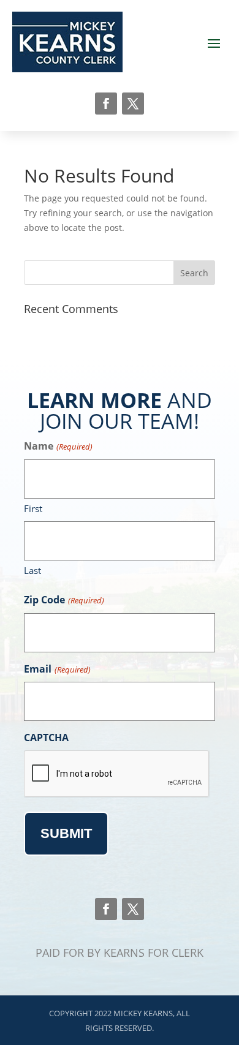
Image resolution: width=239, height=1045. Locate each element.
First (33, 508)
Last (32, 570)
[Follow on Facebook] (106, 103)
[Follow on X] (133, 103)
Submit (66, 833)
